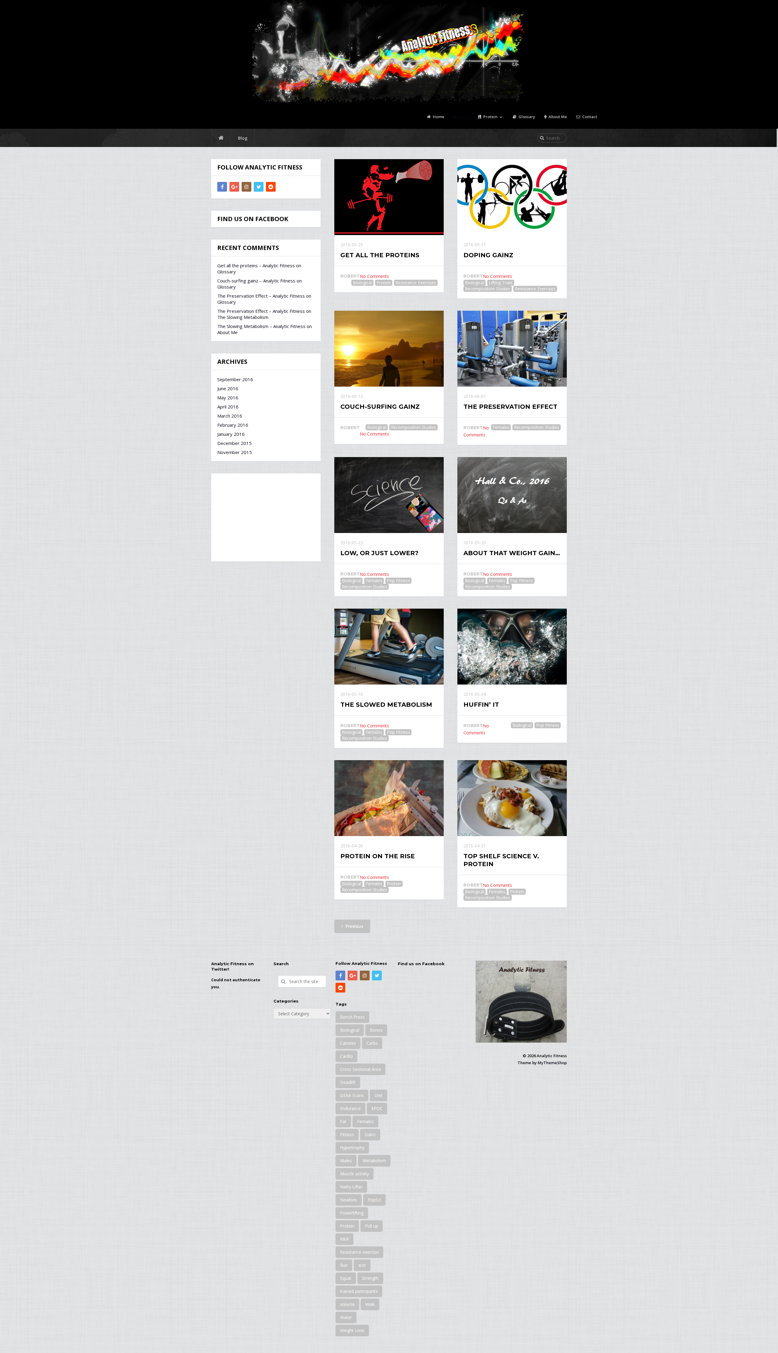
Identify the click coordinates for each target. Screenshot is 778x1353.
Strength (370, 1278)
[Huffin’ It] (512, 647)
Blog (464, 116)
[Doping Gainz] (512, 197)
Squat (345, 1278)
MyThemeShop (552, 1062)
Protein (489, 116)
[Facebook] (222, 187)
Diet (378, 1095)
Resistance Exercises (415, 282)
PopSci (374, 1200)
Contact (589, 116)
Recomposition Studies (487, 289)
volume (347, 1304)
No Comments (374, 276)
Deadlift (348, 1082)
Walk (370, 1304)
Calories (348, 1043)
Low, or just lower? (379, 553)
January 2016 (231, 434)
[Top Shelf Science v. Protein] (512, 798)
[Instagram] (246, 187)
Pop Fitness (398, 580)
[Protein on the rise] (389, 798)
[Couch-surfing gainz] (389, 349)
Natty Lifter (351, 1187)
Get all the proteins (379, 255)
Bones (376, 1030)
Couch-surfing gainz (380, 406)
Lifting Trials (501, 282)
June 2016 (227, 388)
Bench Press (352, 1017)
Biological (362, 282)
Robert (350, 276)
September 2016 (235, 379)
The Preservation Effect (510, 406)
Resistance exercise (359, 1252)
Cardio (346, 1056)
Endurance (350, 1108)
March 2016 (229, 416)
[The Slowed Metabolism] (389, 647)
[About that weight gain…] (512, 495)
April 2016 (228, 407)
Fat (343, 1121)
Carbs (372, 1043)
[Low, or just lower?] (389, 495)
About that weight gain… (511, 553)
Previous (353, 926)
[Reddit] (271, 187)
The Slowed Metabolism (386, 704)
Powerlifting (351, 1213)
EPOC (377, 1108)
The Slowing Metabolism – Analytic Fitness (261, 326)
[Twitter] (258, 187)
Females (501, 427)
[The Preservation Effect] (512, 349)
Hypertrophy (352, 1147)
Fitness (347, 1134)
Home (438, 116)
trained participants (359, 1291)
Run (344, 1265)
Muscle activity (354, 1174)
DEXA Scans (352, 1095)
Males (346, 1160)
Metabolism (374, 1160)
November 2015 (234, 452)
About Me (557, 116)
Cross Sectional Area (360, 1069)
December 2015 (234, 443)
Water (346, 1317)
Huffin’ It (481, 704)
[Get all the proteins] (389, 197)
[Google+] (234, 187)
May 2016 (227, 398)
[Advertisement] (266, 517)
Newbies (348, 1200)
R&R (344, 1239)
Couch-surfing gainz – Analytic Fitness (256, 281)
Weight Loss (352, 1330)
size (362, 1265)
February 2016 (232, 425)
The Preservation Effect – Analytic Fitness (261, 296)
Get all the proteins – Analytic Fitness (256, 265)
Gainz (370, 1134)
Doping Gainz (488, 255)
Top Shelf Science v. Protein (501, 860)
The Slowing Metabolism (242, 317)
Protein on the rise (377, 856)
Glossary (526, 116)
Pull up (371, 1226)
